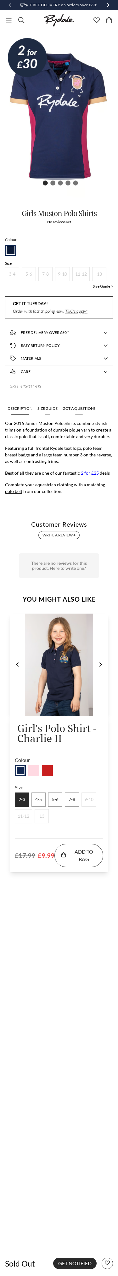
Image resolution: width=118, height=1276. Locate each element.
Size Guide (47, 408)
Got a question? (79, 408)
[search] (21, 20)
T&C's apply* (76, 311)
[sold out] (20, 770)
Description (20, 408)
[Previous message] (10, 5)
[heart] (96, 20)
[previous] (17, 664)
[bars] (9, 20)
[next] (100, 664)
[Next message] (108, 5)
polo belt (13, 491)
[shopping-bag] (109, 20)
